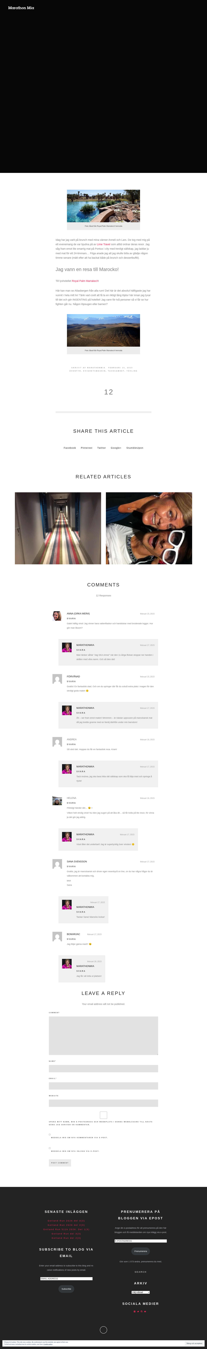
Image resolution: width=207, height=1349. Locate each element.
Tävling (132, 371)
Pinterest (86, 448)
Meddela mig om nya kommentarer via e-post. (79, 1138)
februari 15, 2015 (147, 614)
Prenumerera (140, 1251)
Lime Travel (103, 244)
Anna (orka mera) (78, 613)
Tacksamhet (116, 371)
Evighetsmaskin (94, 371)
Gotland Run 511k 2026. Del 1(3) (66, 1229)
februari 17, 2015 (147, 645)
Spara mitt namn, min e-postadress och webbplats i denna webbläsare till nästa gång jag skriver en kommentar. (101, 1123)
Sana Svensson (77, 861)
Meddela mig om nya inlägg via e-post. (75, 1151)
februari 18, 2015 (94, 961)
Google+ (116, 448)
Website (54, 1096)
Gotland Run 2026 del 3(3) (66, 1221)
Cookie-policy (47, 1344)
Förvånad (73, 676)
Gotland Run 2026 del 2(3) (66, 1225)
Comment (54, 1013)
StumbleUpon (134, 448)
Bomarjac (73, 934)
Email (53, 1078)
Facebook (70, 448)
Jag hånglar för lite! (149, 528)
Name (52, 1061)
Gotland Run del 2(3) (66, 1238)
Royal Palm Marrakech (85, 280)
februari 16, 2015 (147, 740)
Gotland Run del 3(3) (66, 1234)
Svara (71, 619)
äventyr (75, 371)
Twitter (101, 448)
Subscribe (66, 1289)
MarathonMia (96, 368)
